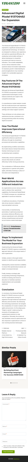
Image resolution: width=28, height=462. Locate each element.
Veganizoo (5, 9)
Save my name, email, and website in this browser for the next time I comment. (14, 446)
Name (5, 426)
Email (5, 434)
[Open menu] (24, 3)
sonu (4, 24)
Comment (6, 404)
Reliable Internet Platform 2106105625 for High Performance (7, 333)
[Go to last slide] (4, 366)
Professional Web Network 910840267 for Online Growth (21, 333)
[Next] (23, 366)
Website (5, 442)
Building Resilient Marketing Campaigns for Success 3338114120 (13, 372)
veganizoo (16, 459)
